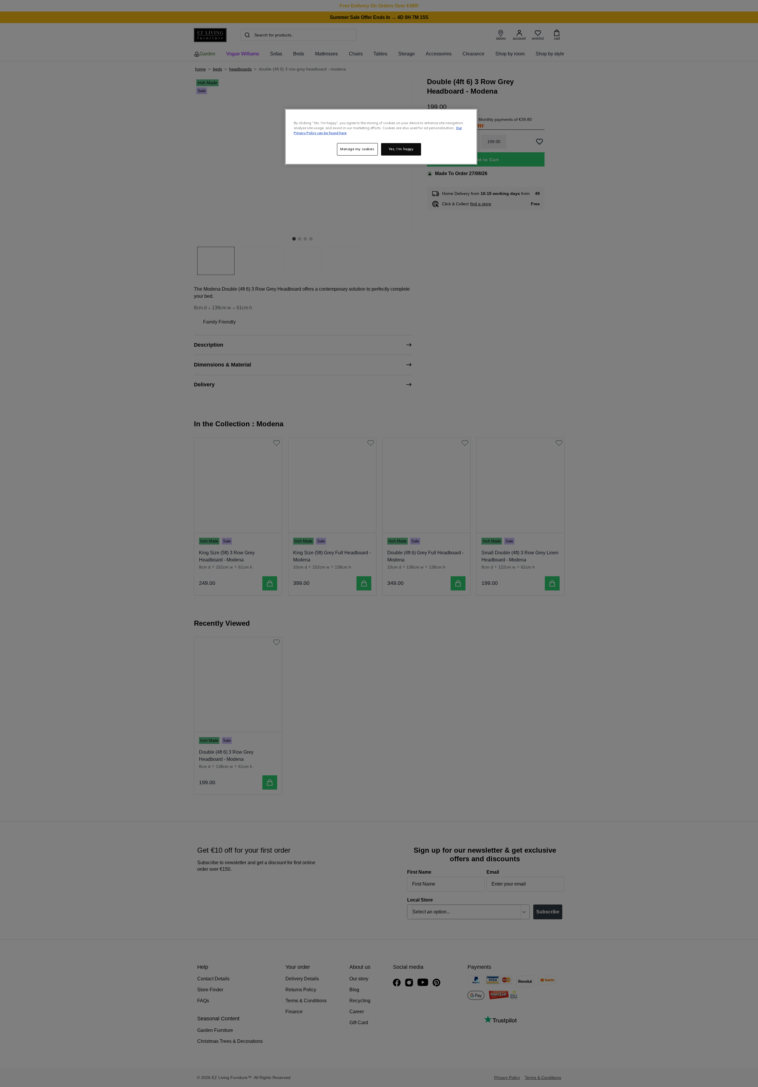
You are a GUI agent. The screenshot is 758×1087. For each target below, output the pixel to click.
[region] (381, 137)
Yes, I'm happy (401, 149)
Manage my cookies (357, 149)
